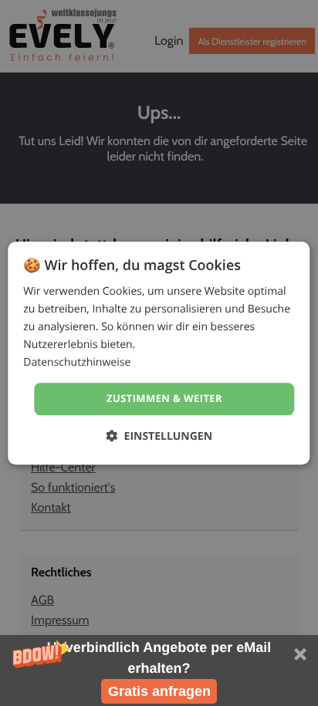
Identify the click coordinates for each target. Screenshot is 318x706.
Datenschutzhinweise (76, 363)
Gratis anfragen (159, 691)
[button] (159, 670)
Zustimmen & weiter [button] (164, 399)
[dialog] (159, 353)
